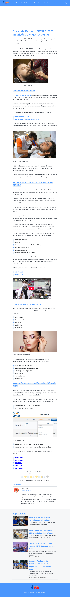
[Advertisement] (35, 16)
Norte (35, 2)
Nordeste (31, 2)
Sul (44, 2)
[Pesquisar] (66, 3)
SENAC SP (18, 465)
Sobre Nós (49, 2)
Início (13, 2)
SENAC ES (18, 468)
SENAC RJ (18, 463)
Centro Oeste (24, 2)
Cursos (17, 2)
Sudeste (40, 2)
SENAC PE (18, 457)
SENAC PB (18, 460)
